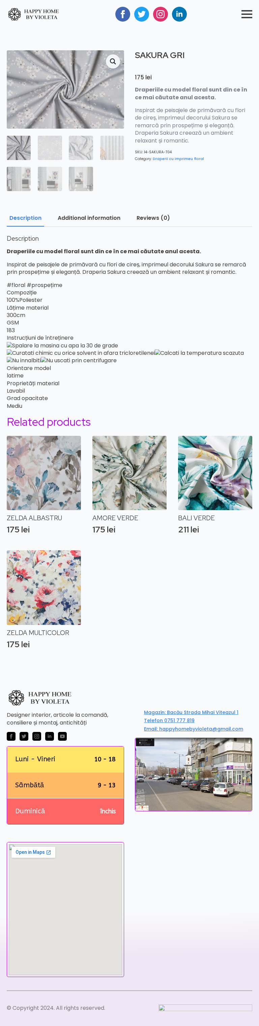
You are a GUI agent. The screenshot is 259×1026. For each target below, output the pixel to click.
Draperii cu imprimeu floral (178, 158)
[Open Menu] (246, 14)
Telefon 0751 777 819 (169, 720)
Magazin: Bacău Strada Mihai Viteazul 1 (191, 712)
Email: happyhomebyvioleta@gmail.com (193, 729)
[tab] (25, 218)
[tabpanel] (129, 322)
